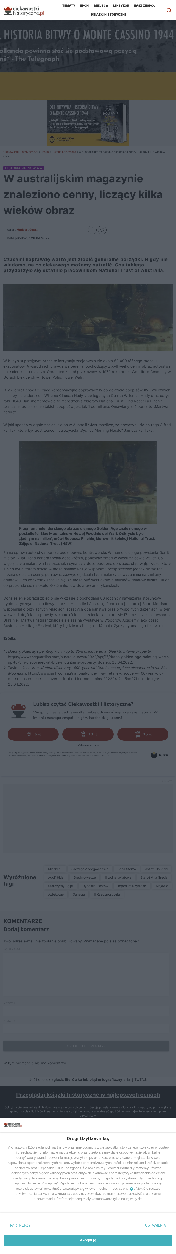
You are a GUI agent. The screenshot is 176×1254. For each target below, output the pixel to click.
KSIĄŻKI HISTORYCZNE (108, 14)
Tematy (68, 5)
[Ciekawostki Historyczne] (27, 10)
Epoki (84, 5)
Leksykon (121, 5)
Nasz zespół (144, 5)
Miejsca (101, 5)
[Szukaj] (169, 10)
